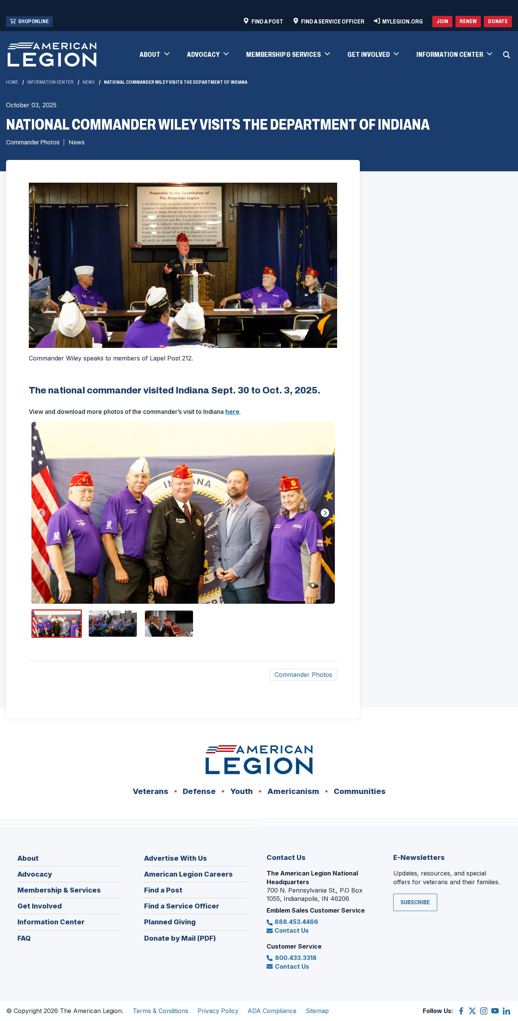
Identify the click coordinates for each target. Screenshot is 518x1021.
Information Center (50, 82)
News (89, 82)
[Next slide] (325, 513)
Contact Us (292, 930)
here (232, 411)
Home (12, 82)
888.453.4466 (296, 921)
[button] (154, 55)
